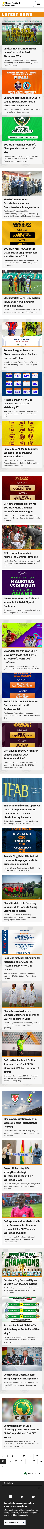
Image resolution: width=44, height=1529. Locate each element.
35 (34, 1461)
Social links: (8, 1483)
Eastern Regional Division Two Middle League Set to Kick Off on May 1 (22, 1329)
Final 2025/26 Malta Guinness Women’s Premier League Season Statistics (21, 452)
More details (23, 1515)
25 (24, 1456)
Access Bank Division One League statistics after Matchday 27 (18, 403)
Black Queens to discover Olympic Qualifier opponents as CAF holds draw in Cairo (21, 1014)
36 (40, 1461)
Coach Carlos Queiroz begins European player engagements (22, 1368)
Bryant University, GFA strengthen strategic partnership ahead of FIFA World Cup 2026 (22, 1166)
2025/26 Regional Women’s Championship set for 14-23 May (20, 148)
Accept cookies (11, 1522)
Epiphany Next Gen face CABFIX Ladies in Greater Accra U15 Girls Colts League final (22, 101)
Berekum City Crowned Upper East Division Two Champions (22, 1274)
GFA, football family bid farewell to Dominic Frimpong (22, 547)
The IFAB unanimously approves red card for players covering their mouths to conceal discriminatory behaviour (22, 802)
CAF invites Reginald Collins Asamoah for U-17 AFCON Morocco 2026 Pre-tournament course (22, 1058)
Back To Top (34, 1473)
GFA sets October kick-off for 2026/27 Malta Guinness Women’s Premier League (20, 507)
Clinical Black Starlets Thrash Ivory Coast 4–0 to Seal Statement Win (20, 52)
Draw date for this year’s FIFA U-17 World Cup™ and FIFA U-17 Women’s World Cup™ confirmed (22, 647)
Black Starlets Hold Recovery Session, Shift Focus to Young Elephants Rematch (20, 906)
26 (30, 1456)
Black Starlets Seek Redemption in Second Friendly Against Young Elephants (22, 301)
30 (16, 1461)
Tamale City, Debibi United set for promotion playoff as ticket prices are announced (21, 860)
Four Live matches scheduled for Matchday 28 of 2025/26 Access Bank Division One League (22, 955)
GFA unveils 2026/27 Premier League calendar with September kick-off (21, 754)
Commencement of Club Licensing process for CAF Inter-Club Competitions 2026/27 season (22, 1423)
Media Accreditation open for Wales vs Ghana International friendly (20, 1122)
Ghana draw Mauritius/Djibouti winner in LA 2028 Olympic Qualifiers (21, 602)
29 (9, 1461)
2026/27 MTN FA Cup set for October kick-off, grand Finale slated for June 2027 (20, 252)
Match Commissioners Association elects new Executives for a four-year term (21, 203)
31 (22, 1461)
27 (37, 1456)
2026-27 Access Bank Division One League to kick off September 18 (21, 705)
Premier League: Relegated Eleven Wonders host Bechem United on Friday (20, 354)
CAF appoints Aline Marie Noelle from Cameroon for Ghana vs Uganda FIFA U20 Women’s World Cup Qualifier (22, 1219)
